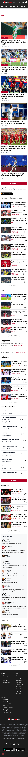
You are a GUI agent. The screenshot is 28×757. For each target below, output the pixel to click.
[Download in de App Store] (19, 749)
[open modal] (26, 2)
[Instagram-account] (14, 744)
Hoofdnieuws (15, 206)
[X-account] (6, 744)
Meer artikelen (14, 183)
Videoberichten (15, 493)
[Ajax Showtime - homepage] (9, 2)
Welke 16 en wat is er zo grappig (10, 614)
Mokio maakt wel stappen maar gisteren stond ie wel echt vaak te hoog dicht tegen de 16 (14, 590)
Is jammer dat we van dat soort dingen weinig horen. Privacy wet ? (14, 598)
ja (2, 559)
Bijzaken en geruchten (14, 223)
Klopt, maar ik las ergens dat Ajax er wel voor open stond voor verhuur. (14, 566)
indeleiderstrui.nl (20, 349)
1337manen (8, 570)
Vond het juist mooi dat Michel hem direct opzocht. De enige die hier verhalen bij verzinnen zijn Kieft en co (14, 575)
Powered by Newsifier (14, 753)
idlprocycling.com (19, 352)
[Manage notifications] (3, 754)
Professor (7, 594)
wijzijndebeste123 (9, 602)
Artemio (7, 561)
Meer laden (14, 480)
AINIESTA (7, 611)
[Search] (20, 2)
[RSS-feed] (18, 744)
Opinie (13, 298)
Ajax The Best (8, 546)
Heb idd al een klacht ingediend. (9, 582)
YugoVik (7, 585)
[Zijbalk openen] (1, 2)
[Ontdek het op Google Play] (8, 749)
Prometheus (8, 578)
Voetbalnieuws (4, 37)
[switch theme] (23, 2)
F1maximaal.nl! (17, 345)
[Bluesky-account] (21, 744)
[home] (2, 6)
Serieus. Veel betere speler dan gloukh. (11, 543)
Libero (6, 555)
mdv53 (7, 540)
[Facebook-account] (10, 744)
